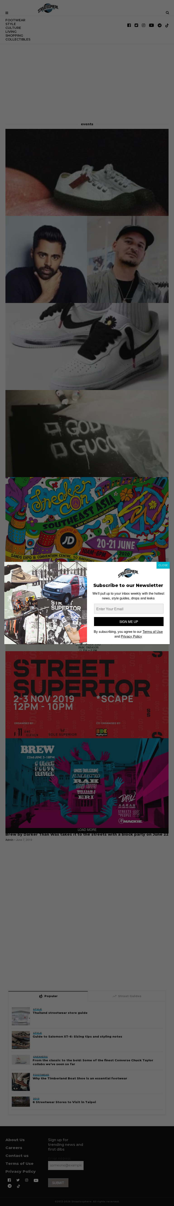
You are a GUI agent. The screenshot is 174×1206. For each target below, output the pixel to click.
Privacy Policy (131, 636)
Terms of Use (153, 631)
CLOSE (163, 565)
